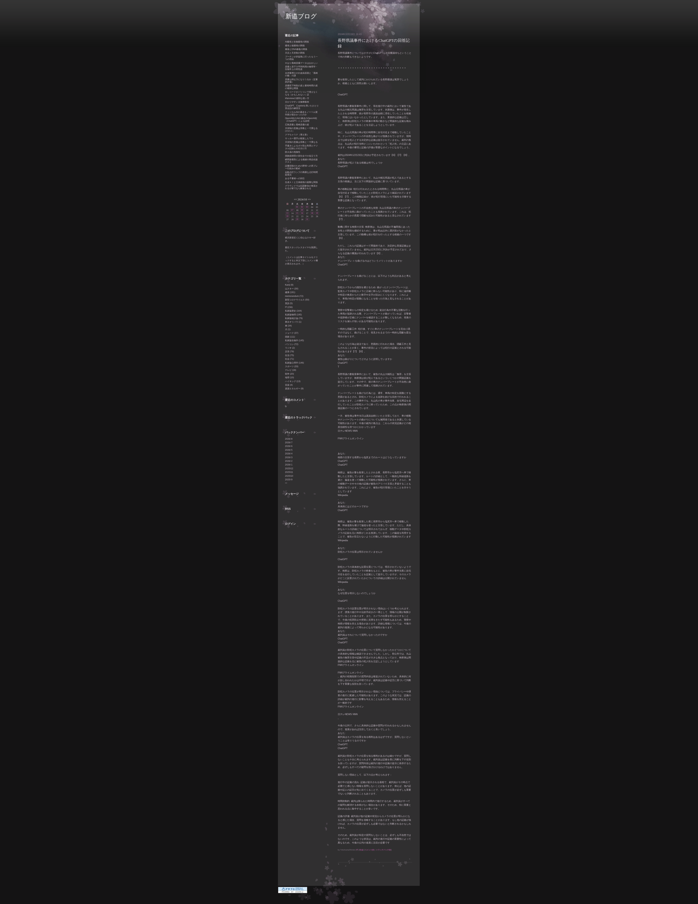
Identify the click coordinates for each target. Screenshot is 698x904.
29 (297, 219)
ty (286, 406)
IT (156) (289, 307)
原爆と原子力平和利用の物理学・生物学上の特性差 (301, 67)
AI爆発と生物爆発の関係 (297, 42)
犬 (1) (287, 329)
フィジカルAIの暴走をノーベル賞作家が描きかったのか (301, 113)
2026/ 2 (288, 461)
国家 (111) (290, 337)
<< (295, 199)
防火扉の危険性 (292, 152)
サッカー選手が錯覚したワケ (299, 138)
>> (309, 199)
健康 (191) (290, 292)
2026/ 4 (288, 453)
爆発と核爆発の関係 (295, 45)
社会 (361, 850)
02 (302, 207)
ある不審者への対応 (295, 178)
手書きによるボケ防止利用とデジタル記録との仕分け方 (301, 147)
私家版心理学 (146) (294, 363)
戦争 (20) (289, 374)
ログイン (290, 523)
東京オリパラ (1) (293, 322)
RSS (288, 508)
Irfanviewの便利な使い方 (297, 98)
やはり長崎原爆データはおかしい (301, 63)
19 (317, 213)
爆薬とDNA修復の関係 (296, 49)
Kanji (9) (289, 285)
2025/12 (289, 468)
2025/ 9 (288, 479)
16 (302, 213)
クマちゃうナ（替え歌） (297, 134)
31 (307, 219)
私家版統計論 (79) (294, 318)
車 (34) (288, 325)
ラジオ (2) (290, 348)
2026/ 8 (288, 439)
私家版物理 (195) (293, 314)
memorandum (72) (294, 296)
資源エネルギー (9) (294, 388)
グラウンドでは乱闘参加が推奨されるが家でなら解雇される (301, 187)
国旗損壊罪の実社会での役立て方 (301, 156)
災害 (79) (289, 351)
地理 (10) (289, 377)
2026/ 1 (288, 464)
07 (292, 210)
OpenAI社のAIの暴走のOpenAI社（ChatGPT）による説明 (301, 119)
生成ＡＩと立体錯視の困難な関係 (301, 182)
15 (297, 213)
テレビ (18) (290, 370)
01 (297, 207)
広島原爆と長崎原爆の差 (297, 124)
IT (357, 850)
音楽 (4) (289, 385)
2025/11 (289, 472)
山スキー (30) (291, 288)
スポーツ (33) (291, 366)
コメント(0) (369, 850)
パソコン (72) (291, 344)
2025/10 (289, 476)
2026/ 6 (288, 446)
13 (287, 213)
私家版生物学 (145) (294, 340)
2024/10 (302, 199)
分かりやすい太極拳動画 (297, 102)
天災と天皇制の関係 (295, 53)
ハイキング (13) (292, 381)
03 (307, 207)
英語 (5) (289, 303)
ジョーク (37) (291, 333)
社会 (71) (289, 359)
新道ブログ (301, 16)
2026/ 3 (288, 457)
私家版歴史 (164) (293, 311)
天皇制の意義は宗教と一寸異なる (301, 142)
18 (312, 213)
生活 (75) (289, 355)
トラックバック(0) (383, 850)
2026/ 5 (288, 450)
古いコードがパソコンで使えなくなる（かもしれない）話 (301, 93)
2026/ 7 (288, 442)
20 (287, 216)
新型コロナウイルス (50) (297, 299)
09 (302, 210)
